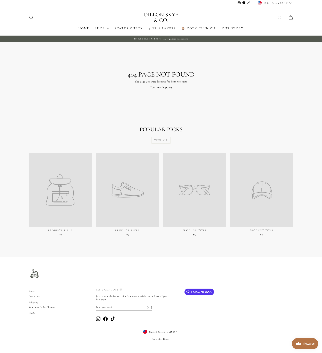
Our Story (233, 28)
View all (161, 140)
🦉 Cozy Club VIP (198, 28)
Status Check (129, 28)
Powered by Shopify (161, 339)
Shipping (33, 301)
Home (83, 28)
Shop (100, 28)
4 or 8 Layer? (162, 28)
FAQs (32, 312)
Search (32, 291)
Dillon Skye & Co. (161, 17)
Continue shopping (161, 87)
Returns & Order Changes (42, 307)
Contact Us (34, 296)
